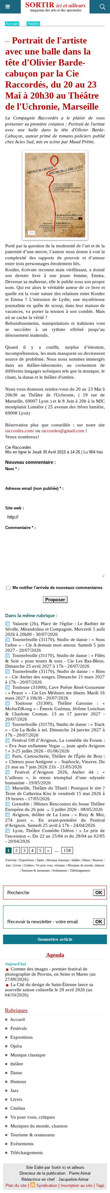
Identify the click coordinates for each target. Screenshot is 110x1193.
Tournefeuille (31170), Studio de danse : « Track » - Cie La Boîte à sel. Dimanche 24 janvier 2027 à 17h (55, 729)
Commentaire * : (20, 527)
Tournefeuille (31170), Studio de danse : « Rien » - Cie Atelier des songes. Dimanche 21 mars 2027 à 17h (55, 677)
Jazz (8, 865)
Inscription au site (76, 1185)
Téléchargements (80, 870)
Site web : (14, 508)
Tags (100, 1185)
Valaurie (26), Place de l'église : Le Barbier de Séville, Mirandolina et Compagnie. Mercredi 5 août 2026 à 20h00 (55, 629)
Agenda (55, 955)
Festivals (11, 860)
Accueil (12, 23)
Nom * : (12, 469)
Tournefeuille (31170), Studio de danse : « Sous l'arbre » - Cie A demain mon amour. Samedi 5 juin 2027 (55, 645)
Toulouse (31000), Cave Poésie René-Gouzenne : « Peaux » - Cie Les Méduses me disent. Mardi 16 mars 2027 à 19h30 (55, 692)
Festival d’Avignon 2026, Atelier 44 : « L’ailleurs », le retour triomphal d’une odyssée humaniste (55, 777)
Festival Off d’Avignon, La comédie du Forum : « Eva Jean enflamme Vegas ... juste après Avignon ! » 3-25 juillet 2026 (55, 745)
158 (67, 850)
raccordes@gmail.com (63, 430)
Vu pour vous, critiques (50, 865)
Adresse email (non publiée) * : (34, 488)
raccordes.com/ (19, 430)
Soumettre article (55, 939)
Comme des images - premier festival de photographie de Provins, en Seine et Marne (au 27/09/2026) (50, 974)
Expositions (26, 860)
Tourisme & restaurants (35, 870)
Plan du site (16, 1185)
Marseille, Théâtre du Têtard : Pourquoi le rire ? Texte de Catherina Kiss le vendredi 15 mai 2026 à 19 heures (55, 793)
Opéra (40, 860)
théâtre (33, 23)
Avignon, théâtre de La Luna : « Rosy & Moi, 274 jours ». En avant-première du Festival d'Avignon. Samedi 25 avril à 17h (55, 820)
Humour (98, 860)
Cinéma (28, 865)
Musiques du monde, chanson (86, 865)
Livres (17, 865)
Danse (86, 860)
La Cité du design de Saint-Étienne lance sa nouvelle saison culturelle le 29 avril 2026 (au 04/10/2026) (49, 989)
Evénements (60, 870)
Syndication (46, 1185)
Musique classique (57, 860)
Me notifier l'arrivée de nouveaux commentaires (57, 587)
